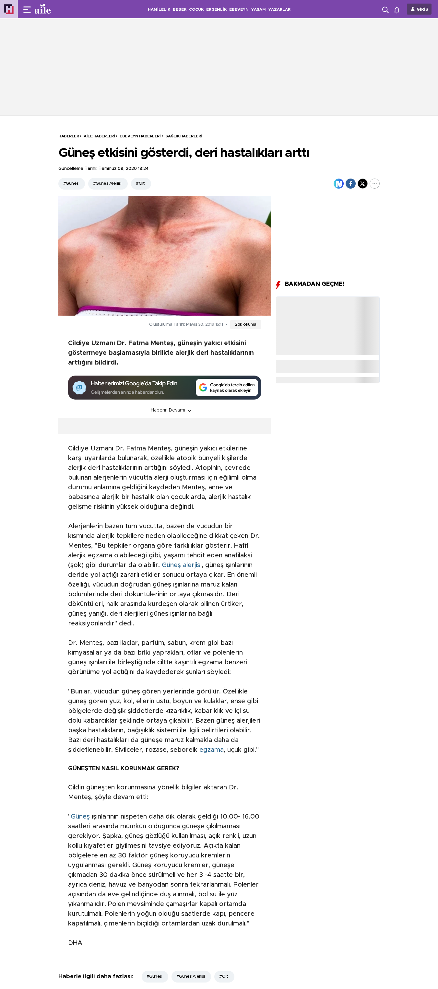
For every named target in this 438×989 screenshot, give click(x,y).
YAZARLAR (279, 9)
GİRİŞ (422, 9)
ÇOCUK (196, 9)
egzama (211, 750)
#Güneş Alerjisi (107, 183)
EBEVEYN (239, 9)
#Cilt (140, 183)
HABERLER (68, 136)
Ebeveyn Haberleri (140, 136)
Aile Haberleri (99, 136)
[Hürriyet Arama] (386, 9)
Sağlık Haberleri (183, 136)
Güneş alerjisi (182, 565)
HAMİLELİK (159, 9)
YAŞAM (258, 9)
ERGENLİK (216, 9)
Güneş (80, 816)
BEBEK (179, 9)
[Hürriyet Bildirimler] (398, 9)
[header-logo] (56, 9)
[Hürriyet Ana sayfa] (9, 9)
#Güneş (70, 183)
